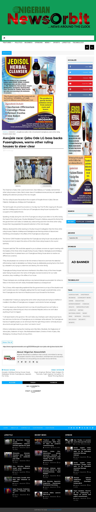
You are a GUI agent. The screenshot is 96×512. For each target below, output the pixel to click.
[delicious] (93, 428)
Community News (84, 297)
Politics (18, 42)
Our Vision (50, 428)
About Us (14, 428)
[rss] (85, 428)
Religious (72, 319)
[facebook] (69, 428)
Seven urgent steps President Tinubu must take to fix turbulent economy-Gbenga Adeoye (82, 451)
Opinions (39, 42)
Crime (71, 300)
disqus (33, 382)
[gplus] (74, 428)
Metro (80, 310)
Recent (71, 221)
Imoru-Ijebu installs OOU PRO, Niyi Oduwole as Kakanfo (21, 479)
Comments (89, 222)
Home (5, 132)
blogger (12, 382)
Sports (56, 42)
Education (80, 300)
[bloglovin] (79, 428)
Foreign (86, 304)
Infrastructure (82, 307)
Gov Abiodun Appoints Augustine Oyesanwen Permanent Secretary (51, 483)
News (47, 42)
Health (71, 307)
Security (82, 319)
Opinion (78, 316)
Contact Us (25, 428)
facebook (53, 382)
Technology (78, 42)
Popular (80, 221)
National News (74, 313)
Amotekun (85, 294)
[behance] (87, 428)
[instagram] (90, 428)
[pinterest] (77, 428)
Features (7, 42)
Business (29, 42)
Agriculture (74, 294)
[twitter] (71, 428)
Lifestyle (66, 42)
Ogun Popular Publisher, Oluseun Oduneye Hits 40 (21, 490)
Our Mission (38, 428)
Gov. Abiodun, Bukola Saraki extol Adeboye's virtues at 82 (21, 468)
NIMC (70, 316)
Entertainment (74, 304)
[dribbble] (82, 428)
